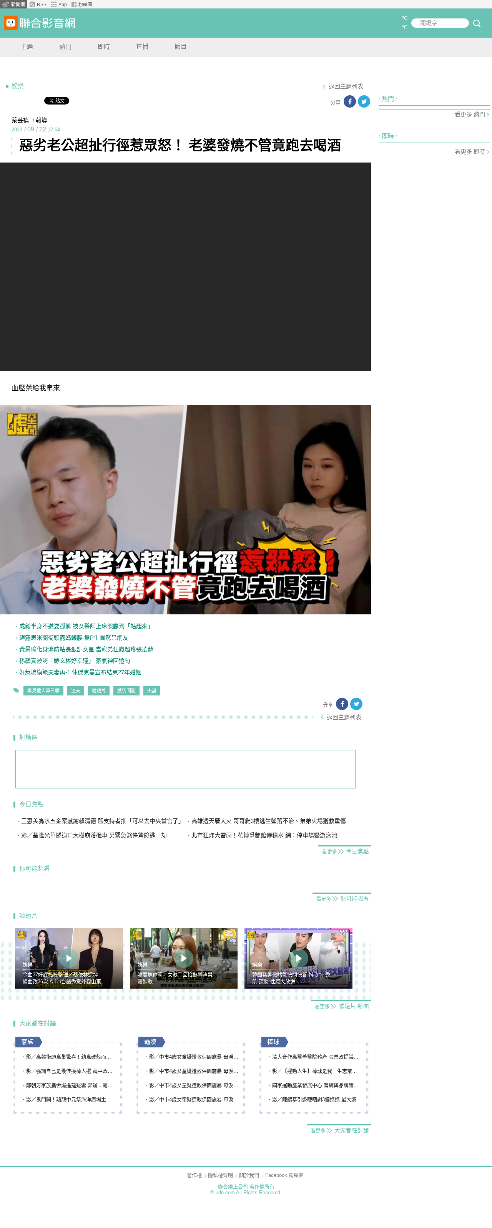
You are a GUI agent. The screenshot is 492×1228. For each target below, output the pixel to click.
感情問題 (126, 691)
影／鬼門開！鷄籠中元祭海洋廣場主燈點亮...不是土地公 (71, 1099)
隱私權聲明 (220, 1175)
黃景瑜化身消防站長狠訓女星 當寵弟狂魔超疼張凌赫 (86, 649)
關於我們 (249, 1175)
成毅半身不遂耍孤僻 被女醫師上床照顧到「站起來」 (86, 626)
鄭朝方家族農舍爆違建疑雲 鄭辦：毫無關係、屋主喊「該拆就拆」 (71, 1085)
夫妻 (151, 691)
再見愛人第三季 (43, 691)
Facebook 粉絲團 (284, 1175)
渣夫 (75, 691)
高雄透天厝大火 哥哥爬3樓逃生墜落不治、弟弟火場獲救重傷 (268, 821)
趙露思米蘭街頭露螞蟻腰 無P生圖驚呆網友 (73, 637)
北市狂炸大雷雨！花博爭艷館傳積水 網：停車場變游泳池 (264, 835)
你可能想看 (34, 868)
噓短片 (99, 691)
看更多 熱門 (470, 114)
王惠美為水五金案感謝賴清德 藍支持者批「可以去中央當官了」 (102, 821)
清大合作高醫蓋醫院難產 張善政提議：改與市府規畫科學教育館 (317, 1057)
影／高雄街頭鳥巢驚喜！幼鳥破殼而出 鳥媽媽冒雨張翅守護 (71, 1057)
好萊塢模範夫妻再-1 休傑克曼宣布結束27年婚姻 (80, 672)
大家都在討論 (37, 1023)
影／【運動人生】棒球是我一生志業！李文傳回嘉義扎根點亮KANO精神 (317, 1071)
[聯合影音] (47, 23)
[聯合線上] (11, 23)
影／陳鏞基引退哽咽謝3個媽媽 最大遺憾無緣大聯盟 (317, 1099)
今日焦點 (31, 804)
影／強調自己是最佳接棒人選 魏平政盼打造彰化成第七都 (71, 1071)
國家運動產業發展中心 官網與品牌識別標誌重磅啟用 (317, 1085)
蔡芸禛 (20, 120)
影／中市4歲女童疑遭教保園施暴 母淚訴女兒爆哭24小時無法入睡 (194, 1057)
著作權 (194, 1175)
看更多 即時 (470, 151)
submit (476, 23)
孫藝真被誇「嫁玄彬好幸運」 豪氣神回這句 (74, 660)
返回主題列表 (346, 86)
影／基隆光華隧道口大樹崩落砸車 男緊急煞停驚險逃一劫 (94, 835)
